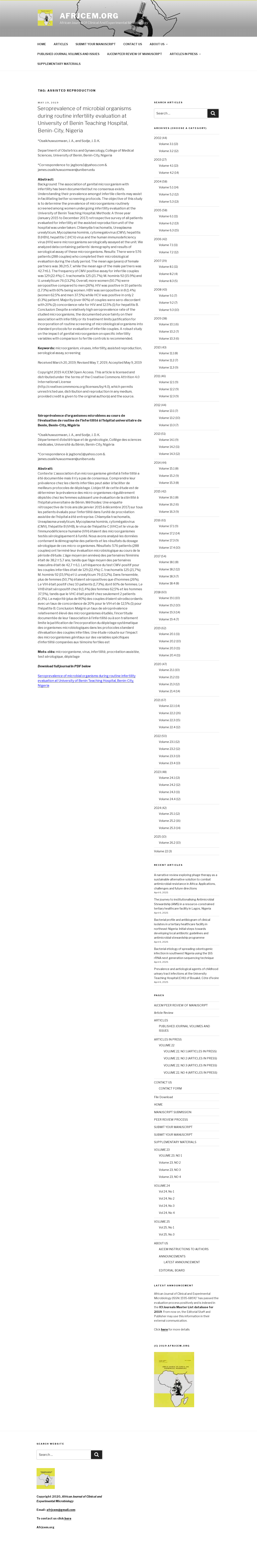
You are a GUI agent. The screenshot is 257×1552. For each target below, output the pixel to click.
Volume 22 (161, 851)
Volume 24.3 (167, 792)
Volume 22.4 (167, 727)
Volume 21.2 (167, 677)
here (67, 1518)
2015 (157, 491)
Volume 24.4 (167, 799)
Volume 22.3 (167, 720)
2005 (157, 210)
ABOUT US (157, 44)
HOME (41, 44)
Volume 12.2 (167, 389)
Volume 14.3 (167, 453)
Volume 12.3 (167, 396)
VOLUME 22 (166, 1045)
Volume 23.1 (167, 741)
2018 (157, 592)
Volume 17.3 (167, 540)
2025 (157, 836)
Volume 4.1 (166, 165)
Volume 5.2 (166, 194)
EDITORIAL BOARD (172, 1270)
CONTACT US (132, 44)
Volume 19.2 (167, 605)
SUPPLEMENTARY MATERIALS (59, 63)
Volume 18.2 (167, 569)
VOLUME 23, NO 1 (170, 1155)
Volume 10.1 (167, 324)
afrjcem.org (89, 15)
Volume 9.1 (166, 295)
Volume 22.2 (167, 713)
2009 (157, 318)
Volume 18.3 (167, 576)
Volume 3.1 (166, 144)
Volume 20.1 (167, 634)
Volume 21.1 (166, 670)
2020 (157, 664)
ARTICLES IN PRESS (184, 54)
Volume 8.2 (166, 274)
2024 (157, 808)
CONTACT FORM (170, 1088)
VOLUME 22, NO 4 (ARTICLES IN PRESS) (190, 1072)
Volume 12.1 (166, 382)
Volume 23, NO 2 (170, 1162)
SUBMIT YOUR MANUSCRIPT (95, 44)
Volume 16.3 (167, 511)
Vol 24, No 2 (166, 1198)
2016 (157, 520)
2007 (157, 260)
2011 (157, 376)
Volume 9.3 (166, 309)
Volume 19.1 (166, 598)
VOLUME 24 (162, 1185)
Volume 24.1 (167, 777)
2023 (157, 772)
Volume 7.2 (166, 252)
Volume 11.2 (166, 360)
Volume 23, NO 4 (170, 1176)
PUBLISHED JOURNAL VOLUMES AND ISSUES (68, 54)
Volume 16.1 (166, 497)
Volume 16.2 (167, 504)
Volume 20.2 (167, 641)
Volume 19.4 (167, 619)
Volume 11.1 (166, 353)
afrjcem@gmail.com (61, 1509)
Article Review (163, 1012)
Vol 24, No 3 (166, 1205)
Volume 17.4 (167, 547)
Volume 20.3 (167, 648)
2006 (157, 239)
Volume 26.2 (167, 842)
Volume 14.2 (167, 446)
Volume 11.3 (166, 367)
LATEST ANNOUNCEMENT (182, 1262)
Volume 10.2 (167, 331)
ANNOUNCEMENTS (172, 1256)
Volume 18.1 (166, 562)
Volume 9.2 (166, 302)
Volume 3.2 (166, 151)
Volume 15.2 (167, 475)
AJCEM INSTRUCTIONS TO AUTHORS (184, 1249)
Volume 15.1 (166, 468)
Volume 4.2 (166, 172)
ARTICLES (61, 44)
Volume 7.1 (166, 245)
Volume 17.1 (166, 526)
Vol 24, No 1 (166, 1191)
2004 (157, 181)
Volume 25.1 (167, 813)
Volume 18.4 (167, 583)
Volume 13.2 (167, 418)
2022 (157, 736)
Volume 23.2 (167, 748)
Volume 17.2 (167, 533)
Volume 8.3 (166, 281)
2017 (157, 556)
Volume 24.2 (167, 784)
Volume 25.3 (167, 828)
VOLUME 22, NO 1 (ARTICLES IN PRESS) (190, 1051)
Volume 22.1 (167, 706)
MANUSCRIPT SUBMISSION (172, 1112)
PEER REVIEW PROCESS (171, 1119)
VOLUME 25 (162, 1221)
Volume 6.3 (166, 230)
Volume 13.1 (166, 411)
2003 (157, 159)
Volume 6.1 (166, 216)
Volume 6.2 (166, 223)
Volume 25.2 (167, 820)
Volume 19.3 (167, 612)
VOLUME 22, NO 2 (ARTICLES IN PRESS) (190, 1058)
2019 (157, 628)
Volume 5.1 (166, 187)
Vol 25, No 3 (166, 1234)
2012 (157, 405)
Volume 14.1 (166, 439)
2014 (157, 462)
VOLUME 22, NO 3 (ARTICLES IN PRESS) (190, 1065)
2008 (157, 289)
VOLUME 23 (162, 1149)
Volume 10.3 (167, 338)
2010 (157, 347)
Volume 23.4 (167, 763)
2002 (157, 138)
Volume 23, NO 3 (170, 1169)
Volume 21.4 (167, 691)
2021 (157, 700)
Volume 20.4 (167, 655)
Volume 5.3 (166, 201)
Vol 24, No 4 (167, 1212)
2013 (157, 433)
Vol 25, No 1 (166, 1227)
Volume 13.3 (167, 425)
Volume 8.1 (166, 266)
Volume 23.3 (167, 756)
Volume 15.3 (167, 482)
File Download (163, 1097)
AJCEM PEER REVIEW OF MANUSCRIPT (134, 54)
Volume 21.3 (167, 684)
